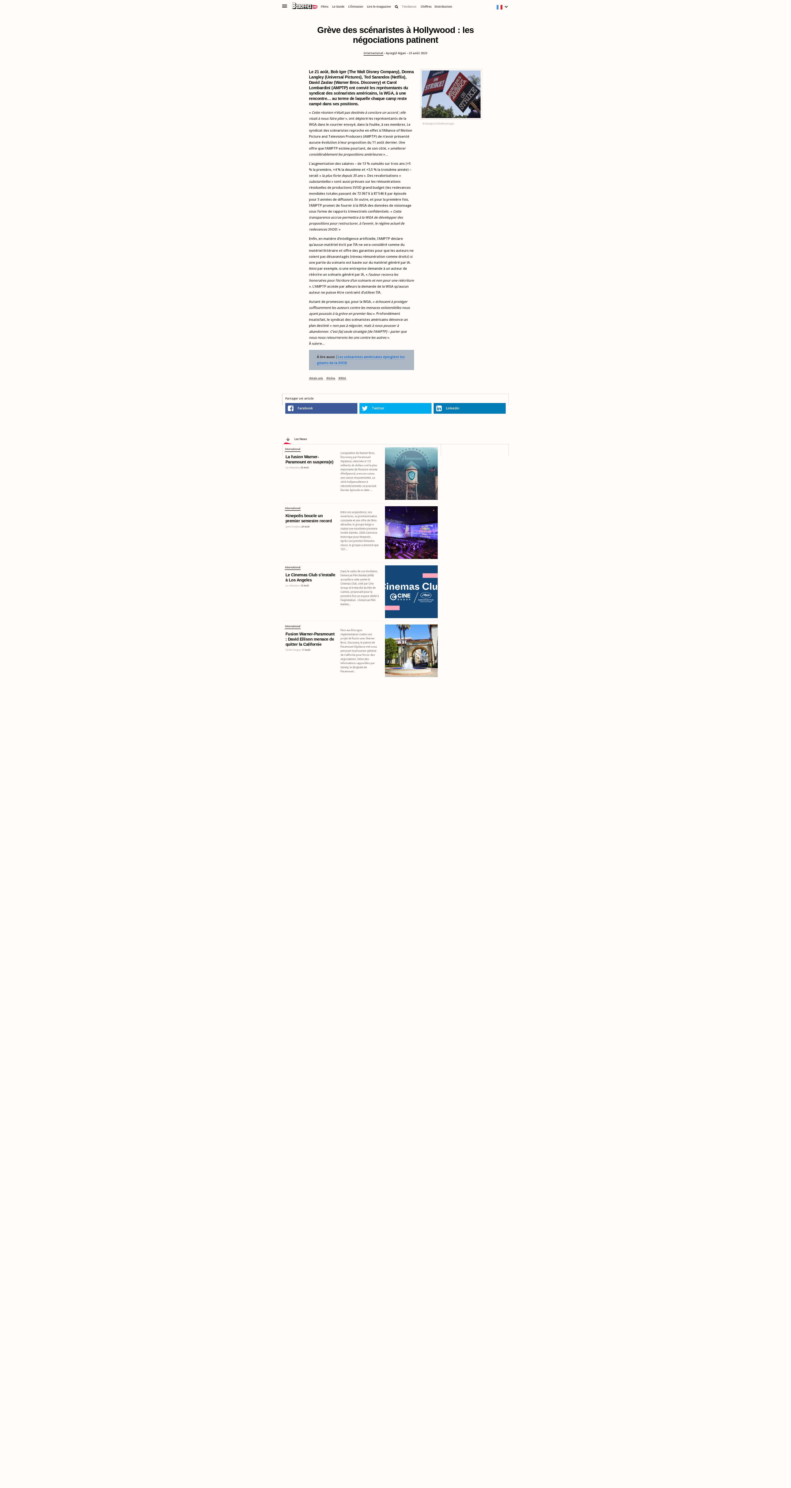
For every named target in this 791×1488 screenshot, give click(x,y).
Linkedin (452, 408)
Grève (331, 378)
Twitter (378, 408)
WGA (343, 378)
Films (324, 6)
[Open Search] (396, 6)
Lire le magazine (379, 6)
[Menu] (284, 6)
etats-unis (317, 378)
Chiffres (426, 6)
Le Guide (338, 6)
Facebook (305, 408)
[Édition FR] (503, 7)
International (373, 53)
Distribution (443, 6)
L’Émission (355, 6)
